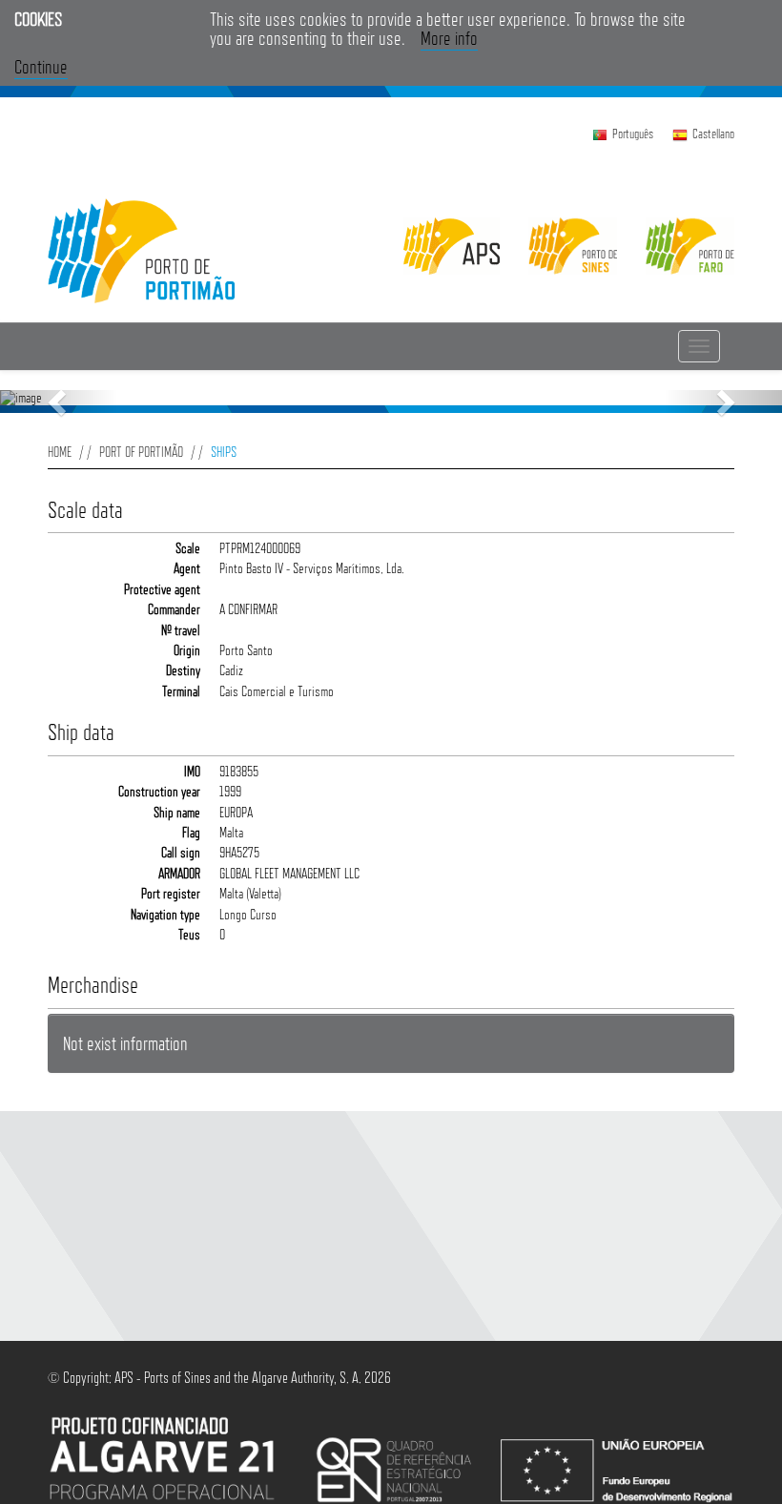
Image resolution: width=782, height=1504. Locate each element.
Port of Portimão (141, 451)
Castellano (713, 133)
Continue (41, 66)
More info (449, 38)
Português (632, 133)
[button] (58, 401)
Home (60, 451)
